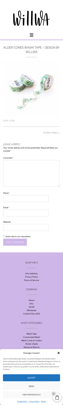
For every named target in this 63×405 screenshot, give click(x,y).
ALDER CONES (51, 132)
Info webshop (31, 273)
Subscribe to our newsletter (18, 236)
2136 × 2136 (9, 120)
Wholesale (31, 310)
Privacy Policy (34, 401)
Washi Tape (32, 333)
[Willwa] (31, 13)
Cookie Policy (22, 401)
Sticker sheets (31, 344)
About (43, 401)
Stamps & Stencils (32, 347)
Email (6, 207)
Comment (8, 158)
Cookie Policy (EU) (31, 313)
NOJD (31, 307)
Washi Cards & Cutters (31, 340)
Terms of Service (31, 280)
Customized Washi (31, 337)
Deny (31, 386)
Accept (31, 378)
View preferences (31, 395)
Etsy (31, 303)
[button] (58, 352)
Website (7, 222)
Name (6, 193)
